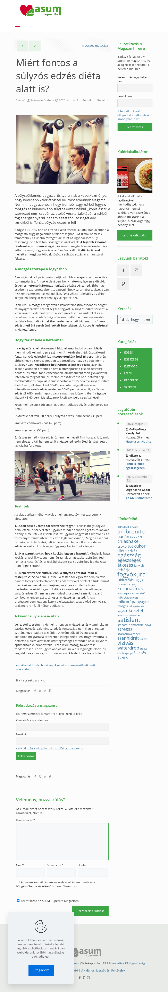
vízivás (125, 642)
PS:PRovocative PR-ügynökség (123, 963)
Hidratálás (125, 579)
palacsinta (122, 615)
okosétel (134, 610)
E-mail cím (55, 865)
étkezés (139, 652)
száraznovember (128, 634)
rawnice (134, 615)
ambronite (131, 531)
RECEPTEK (131, 380)
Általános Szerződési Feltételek (103, 970)
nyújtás (121, 611)
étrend (122, 657)
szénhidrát (128, 638)
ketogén (131, 584)
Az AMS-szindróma (139, 498)
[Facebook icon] (79, 977)
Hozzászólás (25, 820)
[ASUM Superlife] (40, 10)
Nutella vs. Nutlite (138, 441)
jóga (138, 579)
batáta (133, 537)
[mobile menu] (17, 26)
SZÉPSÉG (130, 387)
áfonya (143, 648)
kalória (122, 584)
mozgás (122, 606)
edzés (132, 550)
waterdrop (128, 648)
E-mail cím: (22, 734)
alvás (134, 527)
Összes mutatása (96, 45)
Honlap (82, 865)
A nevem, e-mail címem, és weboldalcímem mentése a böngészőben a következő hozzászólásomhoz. (55, 884)
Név (20, 865)
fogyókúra (131, 574)
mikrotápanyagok (133, 601)
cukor (140, 546)
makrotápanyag (125, 593)
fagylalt (139, 565)
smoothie (123, 625)
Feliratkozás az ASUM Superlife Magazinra (49, 901)
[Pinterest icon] (84, 977)
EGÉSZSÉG (131, 359)
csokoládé (125, 546)
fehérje (124, 569)
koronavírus (130, 588)
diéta (122, 550)
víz (145, 638)
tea (141, 638)
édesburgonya (125, 653)
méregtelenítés (136, 606)
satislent (128, 620)
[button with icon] (123, 270)
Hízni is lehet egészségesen (135, 466)
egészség (129, 555)
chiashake (127, 541)
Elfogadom (41, 970)
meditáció (140, 593)
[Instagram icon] (88, 977)
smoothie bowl (141, 625)
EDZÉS (128, 352)
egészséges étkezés (129, 562)
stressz (125, 629)
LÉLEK (128, 373)
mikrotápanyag (127, 597)
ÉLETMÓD (130, 366)
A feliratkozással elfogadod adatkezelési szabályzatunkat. (50, 748)
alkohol (123, 527)
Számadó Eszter (41, 100)
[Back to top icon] (148, 983)
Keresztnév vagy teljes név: (32, 720)
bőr (140, 537)
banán (123, 536)
